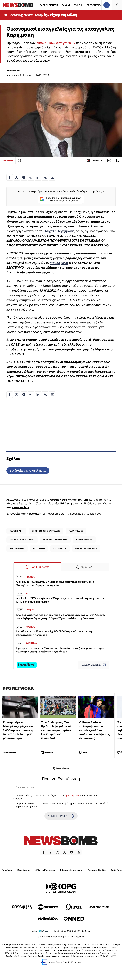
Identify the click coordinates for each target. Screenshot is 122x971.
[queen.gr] (74, 907)
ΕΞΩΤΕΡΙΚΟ (39, 548)
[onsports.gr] (48, 907)
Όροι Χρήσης (24, 870)
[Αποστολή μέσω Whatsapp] (31, 177)
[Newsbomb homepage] (18, 5)
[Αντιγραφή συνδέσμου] (109, 160)
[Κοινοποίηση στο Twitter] (17, 177)
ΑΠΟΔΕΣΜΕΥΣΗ (84, 539)
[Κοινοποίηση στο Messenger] (24, 177)
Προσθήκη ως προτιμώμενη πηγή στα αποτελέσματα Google (63, 199)
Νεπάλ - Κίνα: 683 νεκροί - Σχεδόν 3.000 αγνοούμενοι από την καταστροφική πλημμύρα (54, 633)
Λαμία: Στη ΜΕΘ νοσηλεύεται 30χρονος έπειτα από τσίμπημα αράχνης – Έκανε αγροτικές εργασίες (60, 600)
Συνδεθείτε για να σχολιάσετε (28, 470)
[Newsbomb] (61, 841)
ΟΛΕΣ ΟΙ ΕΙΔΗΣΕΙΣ (49, 5)
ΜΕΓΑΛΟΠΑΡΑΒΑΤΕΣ (86, 548)
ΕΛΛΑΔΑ (66, 5)
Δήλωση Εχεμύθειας (45, 870)
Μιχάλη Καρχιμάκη (59, 231)
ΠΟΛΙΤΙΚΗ (78, 5)
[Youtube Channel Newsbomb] (71, 852)
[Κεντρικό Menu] (117, 5)
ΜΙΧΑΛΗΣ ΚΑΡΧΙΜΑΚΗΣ (22, 539)
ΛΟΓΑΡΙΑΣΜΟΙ (17, 548)
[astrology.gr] (99, 907)
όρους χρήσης (72, 795)
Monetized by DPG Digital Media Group (72, 931)
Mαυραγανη (59, 263)
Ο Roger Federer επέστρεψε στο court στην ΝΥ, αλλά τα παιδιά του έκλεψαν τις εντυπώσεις (94, 730)
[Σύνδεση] (106, 5)
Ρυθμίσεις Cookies (97, 870)
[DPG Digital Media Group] (61, 888)
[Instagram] (57, 852)
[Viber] (50, 852)
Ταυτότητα (7, 870)
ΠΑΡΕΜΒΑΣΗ (16, 531)
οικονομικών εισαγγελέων (56, 43)
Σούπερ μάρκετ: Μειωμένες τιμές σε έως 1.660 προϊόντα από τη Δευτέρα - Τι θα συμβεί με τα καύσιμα (18, 730)
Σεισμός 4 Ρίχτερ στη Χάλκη (56, 15)
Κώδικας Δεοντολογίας (71, 870)
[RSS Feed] (78, 852)
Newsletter (34, 513)
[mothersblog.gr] (48, 918)
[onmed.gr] (74, 918)
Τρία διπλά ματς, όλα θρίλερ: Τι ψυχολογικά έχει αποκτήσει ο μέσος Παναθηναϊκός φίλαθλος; (56, 730)
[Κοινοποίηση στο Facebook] (9, 177)
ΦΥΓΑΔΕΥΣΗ (60, 548)
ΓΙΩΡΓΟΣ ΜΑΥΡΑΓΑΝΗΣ (55, 539)
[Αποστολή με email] (52, 177)
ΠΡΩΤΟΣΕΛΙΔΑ (94, 5)
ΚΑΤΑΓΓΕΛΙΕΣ (76, 531)
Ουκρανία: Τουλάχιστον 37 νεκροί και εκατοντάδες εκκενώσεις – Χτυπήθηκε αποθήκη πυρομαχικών (55, 583)
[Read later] (117, 160)
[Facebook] (43, 852)
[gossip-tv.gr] (22, 907)
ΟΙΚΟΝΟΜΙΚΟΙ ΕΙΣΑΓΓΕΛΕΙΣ (46, 531)
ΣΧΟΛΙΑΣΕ (96, 160)
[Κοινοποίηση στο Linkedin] (38, 177)
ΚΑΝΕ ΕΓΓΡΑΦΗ (58, 816)
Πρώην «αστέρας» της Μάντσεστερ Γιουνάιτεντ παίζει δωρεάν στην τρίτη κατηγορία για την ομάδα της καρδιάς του (60, 649)
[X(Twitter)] (64, 852)
